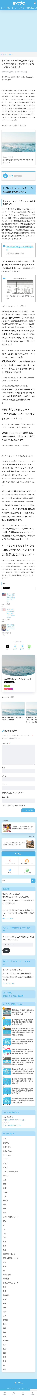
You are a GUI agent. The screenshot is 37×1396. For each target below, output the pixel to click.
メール (4, 776)
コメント (6, 743)
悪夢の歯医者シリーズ (10, 1258)
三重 (4, 1180)
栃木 (4, 1303)
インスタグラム (27, 873)
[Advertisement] (18, 32)
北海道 (5, 1192)
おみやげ (6, 1143)
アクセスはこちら (8, 983)
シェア (13, 1394)
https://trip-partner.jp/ (13, 1120)
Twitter (10, 873)
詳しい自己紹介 (7, 918)
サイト (4, 784)
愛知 (4, 1262)
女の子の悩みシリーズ (10, 1217)
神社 (8, 8)
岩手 (4, 1246)
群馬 (4, 1336)
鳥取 (4, 1369)
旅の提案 (6, 1279)
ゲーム (5, 1167)
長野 (4, 1349)
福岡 (4, 1328)
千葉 (4, 1196)
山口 (4, 1229)
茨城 (4, 1345)
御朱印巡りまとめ (9, 1254)
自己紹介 (6, 1340)
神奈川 (5, 1320)
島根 (4, 1250)
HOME (19, 1383)
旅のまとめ (7, 1275)
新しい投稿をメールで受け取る (14, 805)
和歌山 (5, 1200)
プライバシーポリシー (10, 1171)
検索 (23, 1394)
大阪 (4, 1209)
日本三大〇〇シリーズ (10, 1283)
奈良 (4, 1213)
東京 (4, 1299)
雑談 (4, 1353)
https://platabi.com (11, 1125)
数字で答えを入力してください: (13, 793)
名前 (3, 767)
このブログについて (10, 863)
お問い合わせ (7, 1151)
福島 (4, 1332)
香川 (4, 1361)
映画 (12, 697)
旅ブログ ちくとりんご (27, 863)
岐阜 (4, 1242)
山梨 (4, 1237)
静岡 (4, 1357)
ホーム (3, 8)
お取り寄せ (7, 1147)
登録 (6, 950)
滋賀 (4, 1312)
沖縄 (4, 1307)
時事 (4, 1291)
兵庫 (4, 1188)
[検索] (33, 881)
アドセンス (7, 1155)
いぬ (4, 1138)
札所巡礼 (6, 1295)
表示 (18, 176)
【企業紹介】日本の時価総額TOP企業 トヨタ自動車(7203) (11, 613)
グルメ (5, 1163)
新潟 (4, 1266)
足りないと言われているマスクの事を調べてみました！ (11, 597)
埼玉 (4, 1204)
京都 (4, 1184)
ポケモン (6, 1176)
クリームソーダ (19, 8)
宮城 (4, 1221)
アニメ (5, 1159)
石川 (4, 1316)
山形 (4, 1233)
